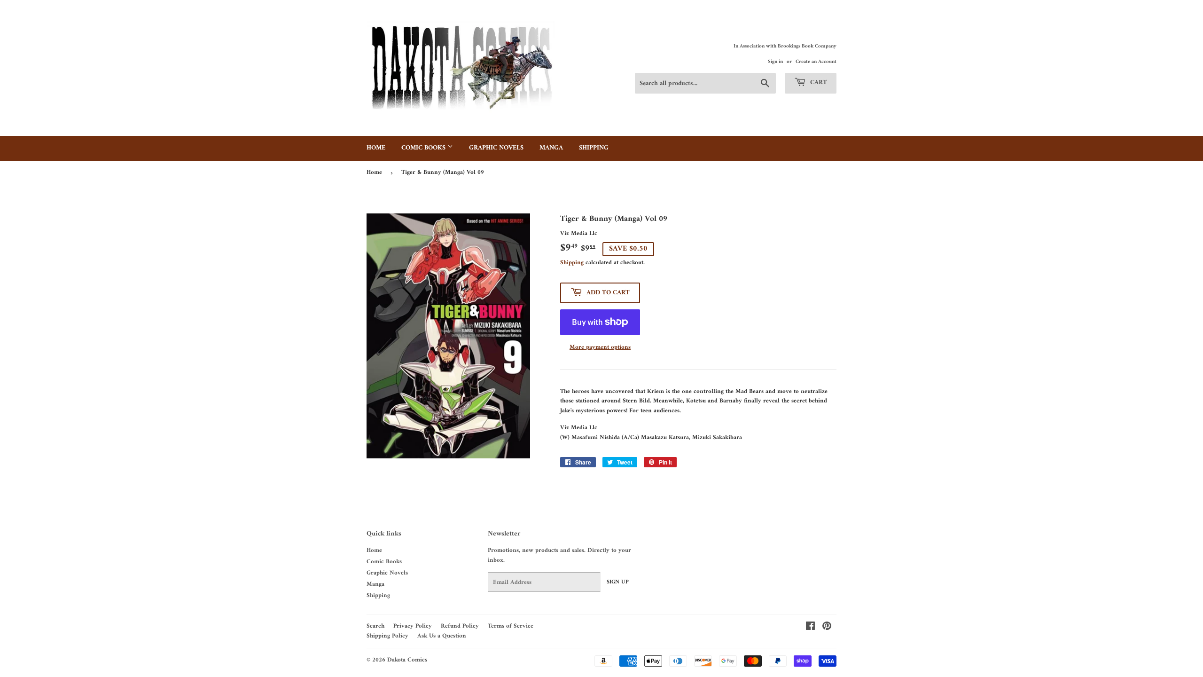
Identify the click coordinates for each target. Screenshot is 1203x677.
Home (376, 148)
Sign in (775, 61)
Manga (551, 148)
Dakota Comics (407, 659)
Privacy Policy (412, 626)
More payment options (600, 348)
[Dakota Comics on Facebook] (810, 627)
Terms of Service (510, 626)
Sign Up (618, 582)
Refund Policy (460, 626)
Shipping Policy (387, 635)
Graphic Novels (496, 148)
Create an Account (816, 61)
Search (375, 626)
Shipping (594, 148)
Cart (817, 82)
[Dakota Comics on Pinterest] (827, 627)
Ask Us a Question (441, 635)
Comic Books (424, 148)
